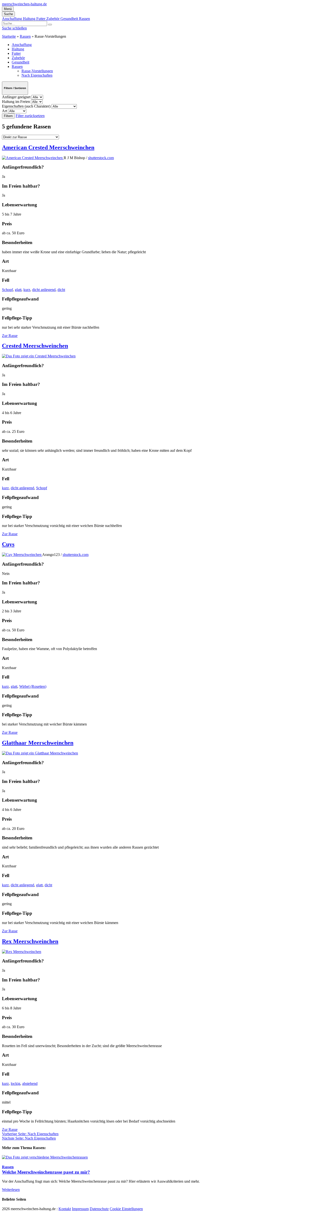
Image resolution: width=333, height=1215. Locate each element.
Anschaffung (12, 19)
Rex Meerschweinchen (30, 941)
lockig (15, 1083)
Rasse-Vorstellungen (37, 71)
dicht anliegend (44, 290)
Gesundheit (69, 19)
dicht (61, 290)
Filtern (8, 116)
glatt (18, 290)
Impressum (80, 1209)
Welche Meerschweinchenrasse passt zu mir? (46, 1172)
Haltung (29, 19)
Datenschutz (99, 1209)
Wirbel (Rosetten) (32, 686)
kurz (26, 290)
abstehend (30, 1083)
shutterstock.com (101, 158)
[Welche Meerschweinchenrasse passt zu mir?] (45, 1157)
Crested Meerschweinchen (35, 346)
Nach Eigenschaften (36, 75)
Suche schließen (14, 28)
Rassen (84, 19)
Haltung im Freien (16, 102)
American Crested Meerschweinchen (48, 147)
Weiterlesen (11, 1190)
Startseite (9, 36)
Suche (8, 14)
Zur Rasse (10, 336)
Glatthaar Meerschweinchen (37, 743)
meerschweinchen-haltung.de (24, 4)
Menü (8, 9)
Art (5, 111)
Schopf (7, 290)
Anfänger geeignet (16, 97)
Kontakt (65, 1209)
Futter (41, 19)
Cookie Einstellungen (126, 1209)
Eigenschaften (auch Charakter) (26, 106)
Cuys (8, 544)
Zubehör (53, 19)
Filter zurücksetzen (30, 116)
